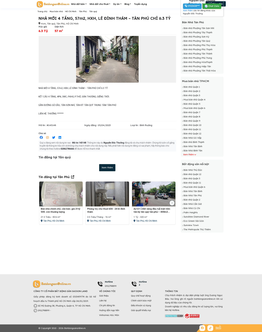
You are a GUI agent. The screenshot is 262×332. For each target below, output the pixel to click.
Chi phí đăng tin (107, 305)
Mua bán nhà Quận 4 (194, 99)
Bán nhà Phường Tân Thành (197, 53)
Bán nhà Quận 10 (192, 125)
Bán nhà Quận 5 (191, 103)
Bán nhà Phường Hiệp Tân (197, 66)
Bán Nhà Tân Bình (192, 146)
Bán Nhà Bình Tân (192, 150)
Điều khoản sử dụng (141, 305)
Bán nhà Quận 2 (191, 91)
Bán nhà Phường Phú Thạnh (197, 49)
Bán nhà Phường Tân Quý (196, 40)
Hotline (109, 281)
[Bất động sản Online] (53, 4)
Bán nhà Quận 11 (192, 129)
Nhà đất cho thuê (99, 4)
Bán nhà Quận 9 (191, 120)
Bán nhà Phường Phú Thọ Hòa (199, 45)
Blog (126, 4)
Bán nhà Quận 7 (191, 112)
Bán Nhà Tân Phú (193, 22)
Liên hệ (102, 300)
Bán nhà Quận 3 (191, 95)
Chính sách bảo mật (141, 300)
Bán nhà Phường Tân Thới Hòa (199, 70)
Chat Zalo (213, 6)
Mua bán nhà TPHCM (195, 81)
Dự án (116, 4)
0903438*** (193, 5)
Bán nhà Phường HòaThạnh (197, 62)
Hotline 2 (143, 283)
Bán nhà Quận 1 (191, 86)
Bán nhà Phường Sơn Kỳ (196, 36)
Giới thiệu (104, 295)
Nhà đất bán (78, 4)
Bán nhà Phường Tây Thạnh (197, 32)
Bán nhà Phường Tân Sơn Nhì (198, 28)
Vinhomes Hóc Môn (109, 315)
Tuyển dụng (140, 4)
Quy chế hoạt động (141, 295)
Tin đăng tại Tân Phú (54, 177)
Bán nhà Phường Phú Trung (197, 57)
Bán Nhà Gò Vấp (192, 137)
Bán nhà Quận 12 (192, 133)
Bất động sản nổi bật (195, 164)
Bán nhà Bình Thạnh (193, 142)
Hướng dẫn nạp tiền (109, 310)
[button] (172, 203)
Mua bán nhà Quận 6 (194, 108)
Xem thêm (107, 167)
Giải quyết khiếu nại (141, 310)
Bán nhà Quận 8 (191, 116)
